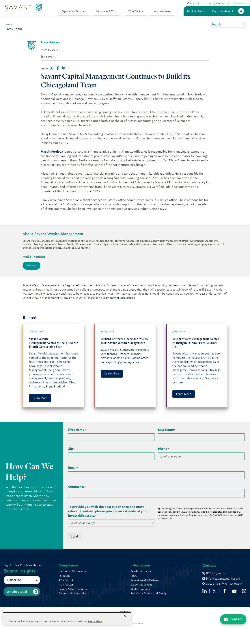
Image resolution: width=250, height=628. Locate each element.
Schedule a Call (16, 592)
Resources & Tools (106, 11)
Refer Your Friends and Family (148, 593)
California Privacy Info (72, 593)
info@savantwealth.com (223, 579)
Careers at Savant (141, 584)
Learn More (40, 398)
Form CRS (64, 575)
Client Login (194, 3)
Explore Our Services (73, 11)
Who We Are (135, 11)
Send (74, 536)
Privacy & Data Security (73, 589)
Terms (140, 623)
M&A (133, 575)
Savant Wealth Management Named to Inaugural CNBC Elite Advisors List (195, 342)
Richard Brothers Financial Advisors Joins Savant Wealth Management (124, 341)
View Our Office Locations (223, 584)
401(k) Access (217, 3)
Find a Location (221, 11)
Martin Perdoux (52, 152)
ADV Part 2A (66, 580)
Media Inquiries (140, 589)
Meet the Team (195, 11)
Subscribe (14, 580)
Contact (31, 265)
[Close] (125, 616)
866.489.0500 (215, 573)
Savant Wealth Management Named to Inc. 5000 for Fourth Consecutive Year (53, 342)
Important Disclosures (120, 298)
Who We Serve (162, 11)
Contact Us (240, 3)
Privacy (133, 623)
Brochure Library (140, 571)
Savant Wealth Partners (144, 580)
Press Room (13, 29)
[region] (67, 618)
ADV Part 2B (66, 584)
